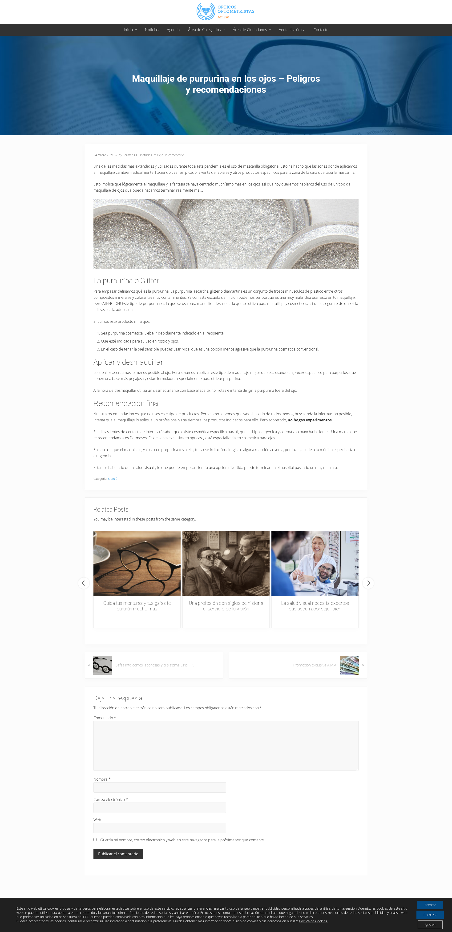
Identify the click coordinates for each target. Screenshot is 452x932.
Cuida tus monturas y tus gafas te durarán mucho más (137, 606)
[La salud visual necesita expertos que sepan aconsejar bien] (315, 563)
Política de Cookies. (313, 921)
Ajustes (430, 924)
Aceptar (430, 905)
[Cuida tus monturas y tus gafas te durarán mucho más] (137, 563)
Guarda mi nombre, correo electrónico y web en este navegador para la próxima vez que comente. (182, 840)
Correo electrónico (110, 799)
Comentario (104, 717)
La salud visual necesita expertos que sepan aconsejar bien (315, 606)
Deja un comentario (170, 155)
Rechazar (430, 914)
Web (97, 819)
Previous (83, 583)
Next (368, 583)
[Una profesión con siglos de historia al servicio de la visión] (226, 563)
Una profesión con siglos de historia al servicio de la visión (226, 606)
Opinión (113, 478)
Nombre (102, 779)
